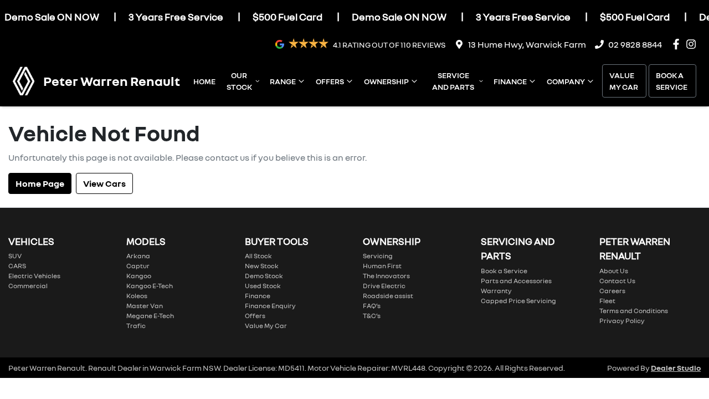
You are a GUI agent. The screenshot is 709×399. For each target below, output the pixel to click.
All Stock (258, 256)
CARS (17, 266)
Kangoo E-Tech (149, 286)
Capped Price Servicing (518, 300)
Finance (510, 81)
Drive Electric (384, 286)
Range (283, 81)
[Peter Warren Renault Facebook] (678, 44)
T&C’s (372, 315)
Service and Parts (453, 80)
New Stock (262, 266)
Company (566, 81)
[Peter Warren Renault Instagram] (693, 44)
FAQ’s (372, 305)
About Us (613, 271)
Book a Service (671, 80)
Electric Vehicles (34, 276)
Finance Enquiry (270, 305)
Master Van (144, 305)
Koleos (136, 295)
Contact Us (617, 281)
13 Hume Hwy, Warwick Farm (527, 44)
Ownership (386, 81)
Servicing (378, 256)
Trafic (136, 325)
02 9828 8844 (635, 44)
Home (204, 81)
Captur (138, 266)
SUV (15, 256)
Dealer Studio (676, 367)
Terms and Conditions (633, 310)
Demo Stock (264, 276)
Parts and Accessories (516, 281)
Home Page (40, 183)
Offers (330, 81)
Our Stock (239, 80)
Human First (382, 266)
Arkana (138, 256)
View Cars (104, 183)
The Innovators (386, 276)
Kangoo (138, 276)
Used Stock (263, 286)
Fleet (607, 300)
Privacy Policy (622, 320)
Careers (612, 291)
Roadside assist (388, 295)
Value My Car (623, 80)
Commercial (28, 286)
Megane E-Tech (150, 315)
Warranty (496, 291)
